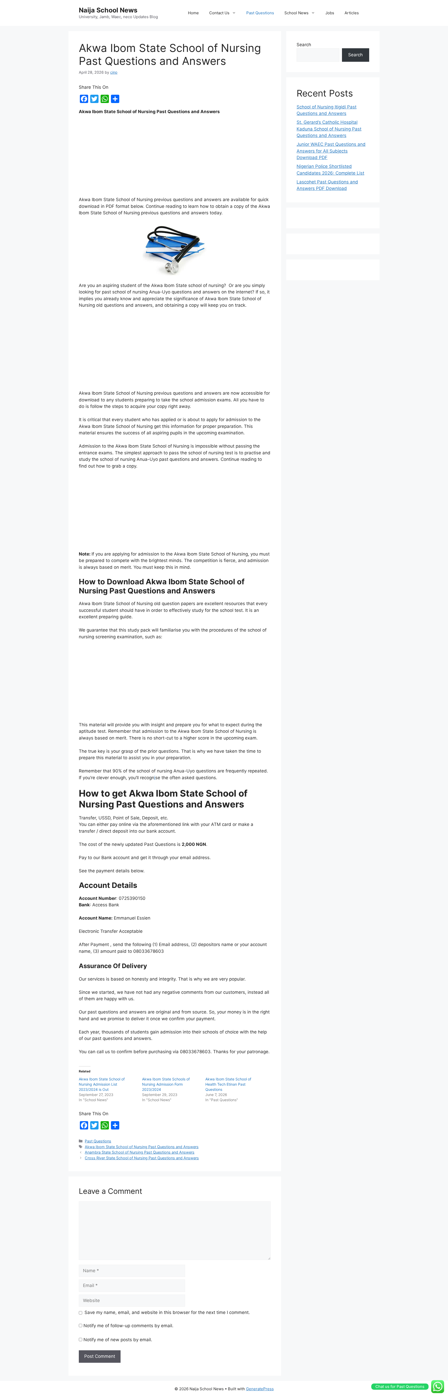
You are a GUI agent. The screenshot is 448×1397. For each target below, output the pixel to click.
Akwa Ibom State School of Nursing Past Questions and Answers (142, 1147)
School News (296, 12)
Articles (352, 12)
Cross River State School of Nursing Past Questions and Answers (142, 1158)
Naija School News (108, 10)
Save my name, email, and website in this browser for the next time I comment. (167, 1312)
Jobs (329, 12)
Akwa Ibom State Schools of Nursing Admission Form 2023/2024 (166, 1084)
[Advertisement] (175, 158)
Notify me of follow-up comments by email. (128, 1325)
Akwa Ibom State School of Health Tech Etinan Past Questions (228, 1084)
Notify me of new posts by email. (117, 1339)
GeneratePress (260, 1388)
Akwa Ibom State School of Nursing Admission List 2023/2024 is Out (102, 1084)
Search (304, 44)
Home (193, 12)
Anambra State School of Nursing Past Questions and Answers (139, 1152)
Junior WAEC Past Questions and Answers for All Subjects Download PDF (331, 151)
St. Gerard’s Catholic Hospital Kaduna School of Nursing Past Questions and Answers (329, 129)
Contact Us (219, 12)
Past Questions (260, 12)
